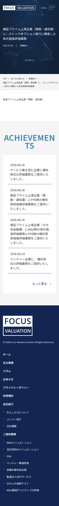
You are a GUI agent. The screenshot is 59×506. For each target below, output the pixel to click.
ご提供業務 (9, 434)
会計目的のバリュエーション (23, 449)
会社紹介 (8, 404)
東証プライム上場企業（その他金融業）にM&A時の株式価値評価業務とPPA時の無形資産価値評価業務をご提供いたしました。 (29, 234)
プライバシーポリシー (16, 387)
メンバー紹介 (14, 419)
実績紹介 (24, 45)
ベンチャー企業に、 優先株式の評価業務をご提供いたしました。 (29, 263)
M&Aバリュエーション (19, 442)
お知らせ (8, 379)
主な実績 (8, 363)
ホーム (7, 354)
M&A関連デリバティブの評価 (23, 490)
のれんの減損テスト (18, 483)
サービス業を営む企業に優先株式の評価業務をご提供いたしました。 (29, 174)
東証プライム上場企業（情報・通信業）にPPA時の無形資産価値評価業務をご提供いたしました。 (29, 202)
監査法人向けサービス (19, 476)
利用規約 (8, 396)
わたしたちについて (18, 412)
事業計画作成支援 (16, 469)
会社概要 (12, 426)
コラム (7, 371)
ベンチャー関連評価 (18, 463)
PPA (9, 456)
